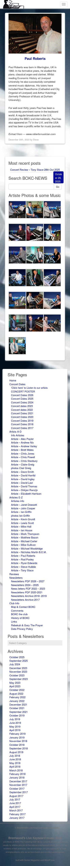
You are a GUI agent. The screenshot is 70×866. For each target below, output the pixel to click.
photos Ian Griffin (20, 515)
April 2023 (14, 686)
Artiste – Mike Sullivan (23, 544)
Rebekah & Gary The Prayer (27, 625)
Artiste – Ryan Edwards (24, 563)
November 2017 (18, 785)
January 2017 (16, 817)
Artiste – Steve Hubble (23, 566)
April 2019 (14, 730)
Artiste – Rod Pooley (22, 559)
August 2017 (16, 796)
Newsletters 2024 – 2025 (25, 585)
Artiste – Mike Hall (21, 526)
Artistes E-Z (16, 497)
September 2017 (18, 792)
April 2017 (14, 807)
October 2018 (16, 744)
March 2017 (16, 810)
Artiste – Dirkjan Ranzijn (24, 490)
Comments (17, 610)
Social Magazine (32, 859)
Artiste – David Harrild (23, 475)
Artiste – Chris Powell (23, 457)
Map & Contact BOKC (23, 607)
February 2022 (17, 697)
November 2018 (18, 741)
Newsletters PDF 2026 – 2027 (27, 581)
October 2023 (16, 675)
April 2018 (14, 766)
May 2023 (14, 682)
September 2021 (18, 712)
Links (14, 621)
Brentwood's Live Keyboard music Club (35, 838)
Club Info (14, 603)
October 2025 (16, 657)
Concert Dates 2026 (22, 395)
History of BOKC (20, 618)
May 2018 (14, 763)
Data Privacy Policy (22, 629)
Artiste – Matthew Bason (24, 537)
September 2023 (18, 679)
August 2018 (16, 752)
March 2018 (16, 770)
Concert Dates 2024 (22, 402)
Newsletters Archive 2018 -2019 (29, 596)
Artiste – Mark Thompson (25, 534)
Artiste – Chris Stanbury (24, 461)
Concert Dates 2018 (22, 424)
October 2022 (16, 690)
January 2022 (16, 701)
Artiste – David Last (22, 482)
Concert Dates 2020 (22, 417)
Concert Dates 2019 (22, 420)
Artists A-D (15, 431)
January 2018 (16, 777)
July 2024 (14, 664)
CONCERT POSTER (23, 391)
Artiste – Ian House (21, 530)
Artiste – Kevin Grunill (23, 519)
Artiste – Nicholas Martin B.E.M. (29, 552)
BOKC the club (19, 614)
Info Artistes (17, 435)
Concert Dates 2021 (22, 413)
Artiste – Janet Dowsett (24, 504)
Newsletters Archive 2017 (25, 599)
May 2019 (14, 726)
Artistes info (17, 501)
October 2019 (16, 715)
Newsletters (16, 577)
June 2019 (15, 722)
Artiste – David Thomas (24, 486)
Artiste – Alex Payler (22, 439)
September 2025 (18, 660)
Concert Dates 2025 (22, 398)
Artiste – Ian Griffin (21, 512)
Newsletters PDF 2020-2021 (26, 592)
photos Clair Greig (21, 468)
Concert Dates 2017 (22, 428)
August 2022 (16, 693)
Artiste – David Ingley (23, 479)
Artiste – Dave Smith (22, 471)
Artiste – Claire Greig (22, 464)
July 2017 (14, 799)
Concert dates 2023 (22, 406)
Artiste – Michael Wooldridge (27, 548)
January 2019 (16, 737)
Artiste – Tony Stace (22, 570)
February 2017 (17, 814)
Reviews (14, 574)
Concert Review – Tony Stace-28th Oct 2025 (35, 169)
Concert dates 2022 (22, 409)
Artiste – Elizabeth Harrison (26, 493)
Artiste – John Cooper (23, 508)
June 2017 (15, 803)
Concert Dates (17, 384)
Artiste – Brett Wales (22, 449)
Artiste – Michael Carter (24, 541)
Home (12, 380)
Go (57, 186)
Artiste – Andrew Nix (22, 442)
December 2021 (18, 704)
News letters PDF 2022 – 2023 (28, 588)
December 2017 (18, 781)
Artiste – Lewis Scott (22, 523)
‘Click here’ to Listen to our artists (29, 387)
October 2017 (16, 788)
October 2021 (16, 708)
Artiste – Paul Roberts (23, 555)
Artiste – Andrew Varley (24, 446)
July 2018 (14, 755)
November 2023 (18, 671)
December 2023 (18, 668)
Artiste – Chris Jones (22, 453)
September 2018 (18, 748)
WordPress (49, 859)
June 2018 (15, 759)
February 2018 (17, 774)
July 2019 (14, 719)
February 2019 (17, 733)
